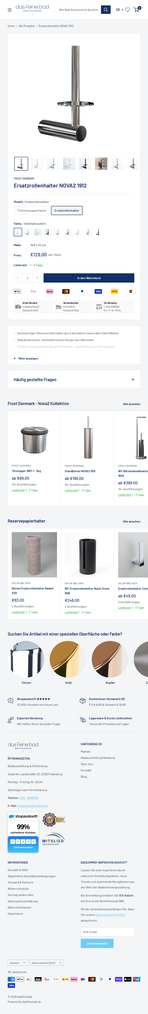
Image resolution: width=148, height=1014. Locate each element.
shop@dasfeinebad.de (33, 805)
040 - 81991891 (29, 798)
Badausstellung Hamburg (98, 757)
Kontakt (86, 770)
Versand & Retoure (20, 882)
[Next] (135, 94)
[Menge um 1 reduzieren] (18, 278)
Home (11, 26)
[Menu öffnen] (10, 9)
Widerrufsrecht (18, 888)
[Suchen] (106, 9)
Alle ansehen (132, 404)
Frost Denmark (24, 178)
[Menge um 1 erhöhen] (37, 278)
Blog (84, 776)
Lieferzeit (18, 490)
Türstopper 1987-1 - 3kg (26, 471)
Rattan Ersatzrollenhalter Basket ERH (33, 590)
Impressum (15, 913)
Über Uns (87, 764)
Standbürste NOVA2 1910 (80, 471)
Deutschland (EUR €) (43, 962)
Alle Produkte (27, 26)
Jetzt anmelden (97, 943)
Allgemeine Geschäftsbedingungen (32, 876)
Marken (86, 751)
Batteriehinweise (19, 907)
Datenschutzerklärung (23, 901)
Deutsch (14, 962)
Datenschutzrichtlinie (110, 914)
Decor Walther (21, 583)
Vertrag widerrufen (21, 895)
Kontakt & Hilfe (18, 870)
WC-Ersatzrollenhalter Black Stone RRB (87, 591)
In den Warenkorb (89, 278)
